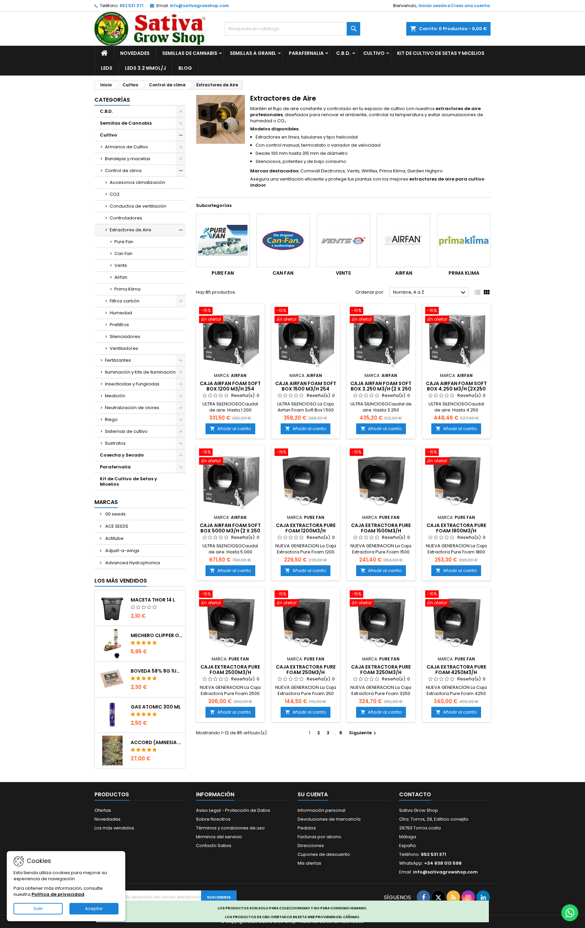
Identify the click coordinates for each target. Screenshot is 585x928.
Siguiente (363, 733)
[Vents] (343, 240)
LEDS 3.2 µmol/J (145, 68)
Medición (115, 396)
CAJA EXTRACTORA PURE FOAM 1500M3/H (381, 528)
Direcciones (311, 845)
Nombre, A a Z (430, 293)
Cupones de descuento (324, 854)
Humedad (121, 313)
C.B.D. (343, 53)
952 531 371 (132, 5)
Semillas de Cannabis (189, 53)
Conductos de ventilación (138, 206)
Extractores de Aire (130, 230)
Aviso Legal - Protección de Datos (233, 810)
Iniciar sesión (432, 5)
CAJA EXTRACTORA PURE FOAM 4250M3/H (456, 669)
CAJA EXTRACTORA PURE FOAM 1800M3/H (456, 528)
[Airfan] (403, 240)
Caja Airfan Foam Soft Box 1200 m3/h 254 (230, 386)
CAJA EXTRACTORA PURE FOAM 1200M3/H (305, 528)
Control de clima (123, 170)
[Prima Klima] (464, 240)
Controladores (126, 218)
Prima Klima (127, 289)
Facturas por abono (319, 837)
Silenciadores (125, 336)
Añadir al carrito (230, 428)
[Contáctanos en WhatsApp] (569, 912)
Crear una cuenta (470, 5)
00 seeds (115, 514)
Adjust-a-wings (121, 550)
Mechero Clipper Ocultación (157, 635)
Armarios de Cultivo (126, 147)
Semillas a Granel (253, 53)
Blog (185, 68)
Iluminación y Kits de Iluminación (140, 372)
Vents (120, 265)
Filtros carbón (124, 301)
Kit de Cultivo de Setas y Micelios (440, 53)
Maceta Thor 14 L (153, 600)
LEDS (106, 68)
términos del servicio (219, 837)
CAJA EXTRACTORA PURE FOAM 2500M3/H (230, 669)
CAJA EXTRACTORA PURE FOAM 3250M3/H (381, 669)
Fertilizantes (118, 360)
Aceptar (94, 908)
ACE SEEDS (116, 526)
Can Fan (123, 253)
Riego (111, 419)
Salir (38, 908)
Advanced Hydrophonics (132, 563)
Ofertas (102, 810)
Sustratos (115, 443)
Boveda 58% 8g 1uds (157, 671)
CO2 (115, 194)
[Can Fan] (283, 240)
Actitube (114, 538)
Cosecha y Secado (122, 455)
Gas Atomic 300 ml (156, 707)
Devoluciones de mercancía (329, 819)
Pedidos (307, 828)
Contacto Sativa (213, 845)
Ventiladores (124, 348)
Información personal (321, 810)
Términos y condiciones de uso (230, 828)
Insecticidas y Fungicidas (132, 384)
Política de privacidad (57, 894)
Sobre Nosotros (213, 819)
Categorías (112, 100)
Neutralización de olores (132, 407)
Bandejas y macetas (127, 158)
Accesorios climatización (137, 182)
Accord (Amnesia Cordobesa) (157, 742)
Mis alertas (309, 863)
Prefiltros (119, 324)
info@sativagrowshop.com (199, 5)
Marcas (106, 502)
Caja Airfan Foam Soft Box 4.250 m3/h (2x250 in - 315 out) (456, 389)
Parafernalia (306, 53)
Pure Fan (123, 241)
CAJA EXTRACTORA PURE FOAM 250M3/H (305, 669)
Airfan (120, 277)
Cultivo (374, 53)
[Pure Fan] (223, 240)
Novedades (135, 53)
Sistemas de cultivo (126, 431)
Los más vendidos (120, 581)
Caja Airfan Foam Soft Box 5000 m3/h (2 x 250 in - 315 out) (230, 531)
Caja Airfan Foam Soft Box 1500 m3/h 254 (305, 386)
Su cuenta (313, 794)
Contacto (415, 794)
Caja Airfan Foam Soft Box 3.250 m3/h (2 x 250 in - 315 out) (380, 389)
